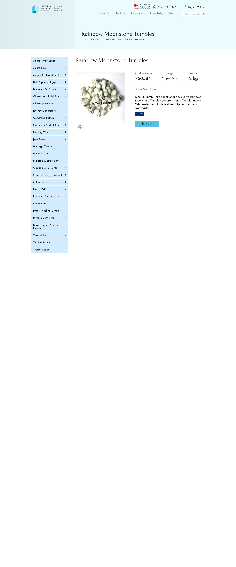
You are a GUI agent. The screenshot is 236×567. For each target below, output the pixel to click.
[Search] (204, 14)
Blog (171, 13)
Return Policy (156, 13)
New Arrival (137, 13)
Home (84, 39)
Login (140, 113)
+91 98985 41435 (166, 6)
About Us (105, 13)
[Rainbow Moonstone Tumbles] (100, 97)
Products (120, 13)
